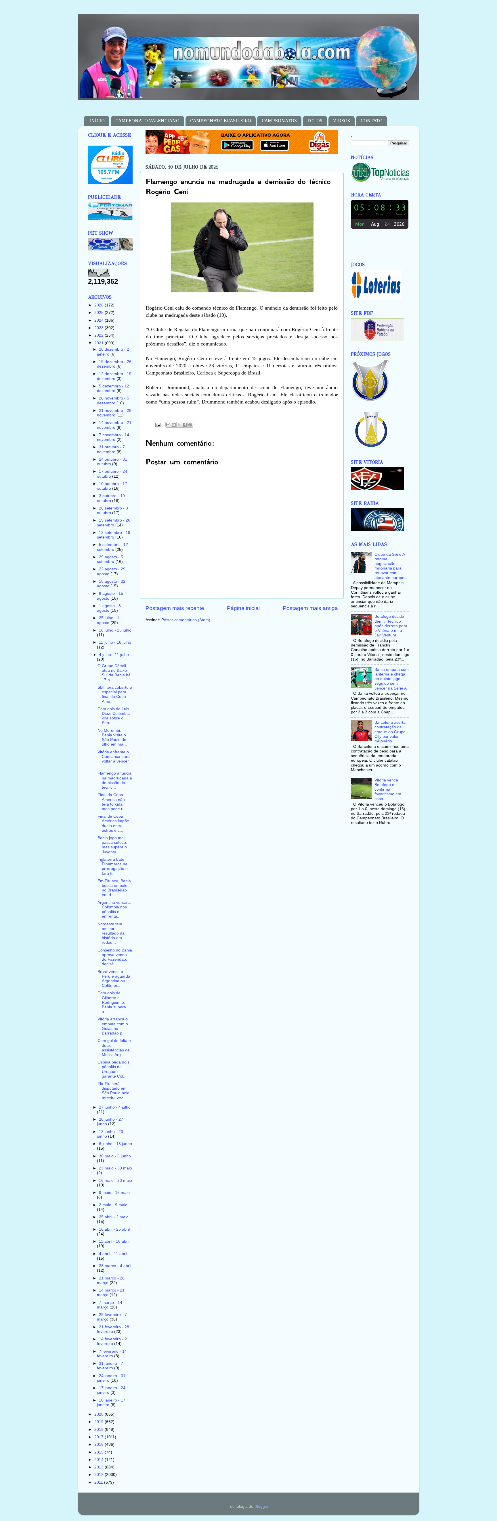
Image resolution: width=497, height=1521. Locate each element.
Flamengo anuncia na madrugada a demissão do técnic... (115, 780)
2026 (99, 305)
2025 (99, 312)
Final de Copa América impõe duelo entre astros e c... (113, 823)
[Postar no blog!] (174, 425)
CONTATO (372, 120)
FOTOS (314, 120)
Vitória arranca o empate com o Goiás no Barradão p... (113, 1026)
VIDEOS (341, 120)
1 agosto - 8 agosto (109, 608)
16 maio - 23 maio (115, 1180)
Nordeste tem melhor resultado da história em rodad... (111, 933)
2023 (99, 328)
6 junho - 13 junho (115, 1144)
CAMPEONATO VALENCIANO (147, 120)
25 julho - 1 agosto (108, 620)
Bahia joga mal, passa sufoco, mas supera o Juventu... (112, 845)
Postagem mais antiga (310, 608)
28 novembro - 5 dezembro (113, 400)
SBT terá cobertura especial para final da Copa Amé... (115, 694)
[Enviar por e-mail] (168, 425)
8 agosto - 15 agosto (110, 595)
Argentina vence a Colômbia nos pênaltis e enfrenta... (114, 909)
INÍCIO (97, 120)
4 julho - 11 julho (114, 655)
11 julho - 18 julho (115, 642)
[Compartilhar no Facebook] (185, 425)
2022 (99, 335)
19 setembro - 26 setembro (113, 522)
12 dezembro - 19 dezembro (114, 376)
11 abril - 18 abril (114, 1241)
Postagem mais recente (175, 608)
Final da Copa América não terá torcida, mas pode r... (112, 802)
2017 (99, 1437)
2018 (99, 1429)
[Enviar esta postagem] (158, 424)
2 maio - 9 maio (113, 1205)
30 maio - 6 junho (115, 1156)
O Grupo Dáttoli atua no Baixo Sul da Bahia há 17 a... (114, 673)
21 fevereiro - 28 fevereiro (113, 1329)
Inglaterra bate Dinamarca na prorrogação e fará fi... (113, 866)
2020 (99, 1414)
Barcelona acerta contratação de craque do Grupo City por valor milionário (390, 731)
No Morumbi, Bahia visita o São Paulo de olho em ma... (112, 737)
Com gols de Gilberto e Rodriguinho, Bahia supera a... (112, 1002)
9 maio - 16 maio (114, 1192)
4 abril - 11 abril (113, 1254)
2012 (99, 1474)
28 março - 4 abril (115, 1266)
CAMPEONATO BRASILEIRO (220, 120)
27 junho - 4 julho (115, 1107)
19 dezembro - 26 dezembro (114, 364)
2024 (99, 320)
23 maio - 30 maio (115, 1168)
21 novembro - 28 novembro (114, 412)
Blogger (261, 1506)
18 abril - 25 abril (114, 1229)
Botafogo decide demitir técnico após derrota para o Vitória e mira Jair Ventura (390, 625)
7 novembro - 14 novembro (113, 437)
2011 (99, 1482)
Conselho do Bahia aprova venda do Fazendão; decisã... (115, 957)
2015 (99, 1452)
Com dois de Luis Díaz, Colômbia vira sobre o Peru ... (114, 716)
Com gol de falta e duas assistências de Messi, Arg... (114, 1048)
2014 (99, 1460)
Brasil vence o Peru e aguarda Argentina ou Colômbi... (114, 979)
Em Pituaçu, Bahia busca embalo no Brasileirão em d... (114, 888)
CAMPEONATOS (279, 120)
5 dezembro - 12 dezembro (113, 388)
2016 (99, 1444)
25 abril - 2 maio (114, 1217)
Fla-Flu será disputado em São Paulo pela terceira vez (113, 1091)
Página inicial (243, 608)
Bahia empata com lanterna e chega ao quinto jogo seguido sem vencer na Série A (391, 678)
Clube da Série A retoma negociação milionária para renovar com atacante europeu (390, 566)
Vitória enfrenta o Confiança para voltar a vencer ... (114, 759)
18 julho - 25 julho (115, 630)
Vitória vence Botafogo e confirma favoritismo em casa (387, 789)
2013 (99, 1467)
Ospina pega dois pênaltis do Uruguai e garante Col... (113, 1069)
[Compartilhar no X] (179, 425)
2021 (99, 343)
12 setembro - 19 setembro (113, 534)
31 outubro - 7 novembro (111, 449)
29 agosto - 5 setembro (110, 559)
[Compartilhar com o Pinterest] (190, 425)
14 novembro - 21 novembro (114, 424)
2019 (99, 1422)
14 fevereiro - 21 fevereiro (113, 1341)
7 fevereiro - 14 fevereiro (112, 1353)
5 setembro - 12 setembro (112, 547)
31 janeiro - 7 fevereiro (110, 1365)
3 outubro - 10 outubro (111, 498)
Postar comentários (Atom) (185, 620)
